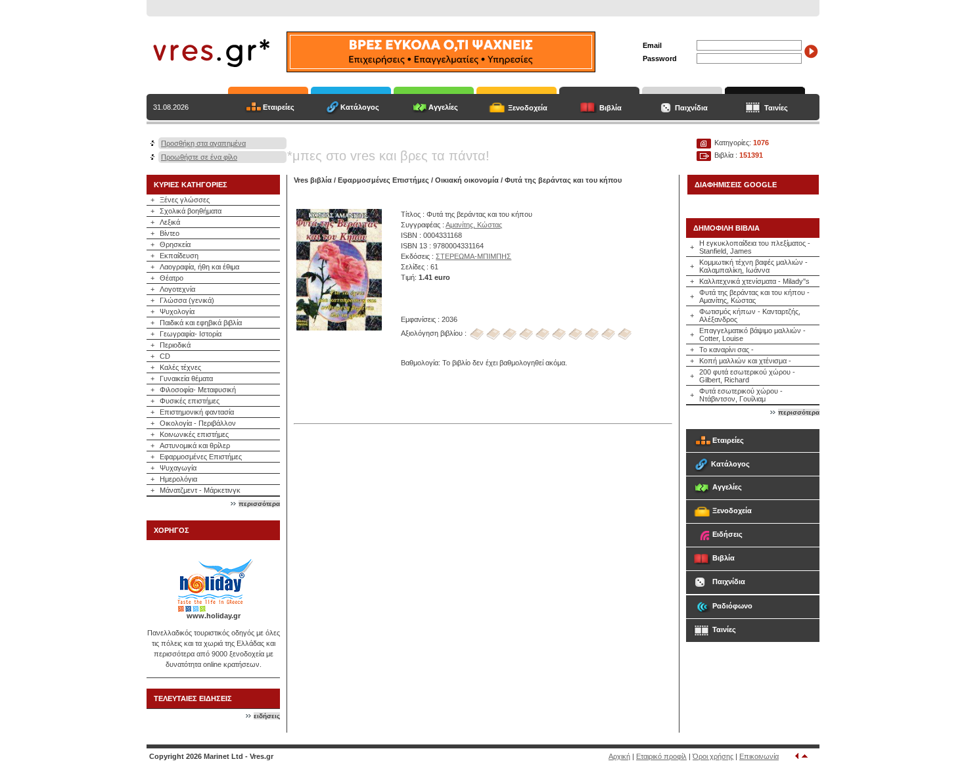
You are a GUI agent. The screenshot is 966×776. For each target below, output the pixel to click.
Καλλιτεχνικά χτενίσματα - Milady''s (754, 281)
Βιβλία (610, 108)
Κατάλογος (359, 107)
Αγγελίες (443, 107)
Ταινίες (776, 108)
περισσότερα (259, 503)
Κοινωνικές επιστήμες (194, 434)
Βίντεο (169, 233)
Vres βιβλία (313, 180)
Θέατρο (171, 278)
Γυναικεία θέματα (186, 378)
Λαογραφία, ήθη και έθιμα (199, 267)
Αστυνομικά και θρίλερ (195, 445)
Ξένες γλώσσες (185, 200)
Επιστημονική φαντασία (197, 412)
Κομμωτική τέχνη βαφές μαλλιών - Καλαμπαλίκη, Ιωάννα (753, 266)
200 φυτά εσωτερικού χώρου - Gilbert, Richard (747, 376)
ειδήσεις (267, 715)
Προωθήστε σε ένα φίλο (199, 157)
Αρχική (619, 756)
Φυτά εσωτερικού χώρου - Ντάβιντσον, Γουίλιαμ (741, 395)
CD (165, 356)
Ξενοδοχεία (527, 108)
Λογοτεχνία (177, 289)
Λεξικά (170, 222)
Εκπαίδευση (179, 256)
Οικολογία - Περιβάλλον (198, 423)
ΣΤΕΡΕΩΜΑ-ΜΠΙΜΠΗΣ (473, 256)
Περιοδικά (175, 345)
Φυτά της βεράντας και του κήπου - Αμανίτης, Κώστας (754, 296)
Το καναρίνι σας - (726, 350)
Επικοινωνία (759, 756)
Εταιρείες (278, 107)
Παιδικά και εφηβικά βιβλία (201, 323)
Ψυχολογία (177, 311)
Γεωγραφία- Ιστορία (190, 334)
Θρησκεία (175, 244)
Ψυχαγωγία (178, 468)
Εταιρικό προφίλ (661, 756)
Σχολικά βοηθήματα (190, 211)
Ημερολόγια (178, 479)
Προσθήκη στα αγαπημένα (203, 143)
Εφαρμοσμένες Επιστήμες (201, 457)
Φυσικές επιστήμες (189, 401)
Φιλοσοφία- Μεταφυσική (198, 390)
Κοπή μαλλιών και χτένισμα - (745, 361)
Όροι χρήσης (713, 756)
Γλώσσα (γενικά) (187, 300)
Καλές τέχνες (180, 367)
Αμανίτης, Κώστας (474, 225)
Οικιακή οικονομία (467, 180)
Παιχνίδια (691, 108)
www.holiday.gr (214, 616)
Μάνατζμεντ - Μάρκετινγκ (200, 490)
